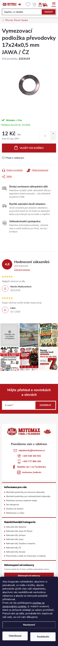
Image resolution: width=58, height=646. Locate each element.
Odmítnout (15, 636)
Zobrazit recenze (22, 269)
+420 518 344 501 (31, 455)
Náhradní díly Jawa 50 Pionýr (19, 531)
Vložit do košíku (32, 148)
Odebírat (45, 405)
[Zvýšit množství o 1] (53, 133)
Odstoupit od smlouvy (29, 575)
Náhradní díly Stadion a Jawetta (20, 543)
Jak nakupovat (12, 504)
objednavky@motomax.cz (32, 450)
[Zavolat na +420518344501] (34, 4)
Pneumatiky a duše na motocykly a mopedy (26, 556)
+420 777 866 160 (31, 461)
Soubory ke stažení (14, 508)
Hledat (48, 11)
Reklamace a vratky (15, 513)
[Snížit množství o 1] (53, 138)
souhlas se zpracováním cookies (23, 604)
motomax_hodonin (31, 472)
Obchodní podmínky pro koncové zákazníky (25, 492)
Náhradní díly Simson (15, 535)
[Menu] (53, 4)
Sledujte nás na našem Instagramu (10, 336)
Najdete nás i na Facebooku (31, 466)
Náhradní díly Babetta (16, 527)
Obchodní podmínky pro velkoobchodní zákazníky (28, 496)
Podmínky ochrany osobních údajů (21, 500)
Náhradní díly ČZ (13, 547)
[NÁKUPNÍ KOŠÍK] (47, 4)
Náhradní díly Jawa (14, 539)
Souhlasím (43, 636)
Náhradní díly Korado (15, 552)
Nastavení (29, 625)
